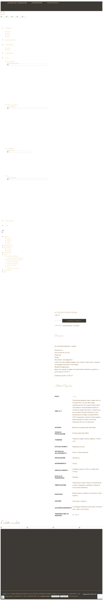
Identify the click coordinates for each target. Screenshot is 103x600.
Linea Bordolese (67, 325)
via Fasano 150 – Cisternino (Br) (17, 2)
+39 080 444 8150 (36, 2)
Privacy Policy (56, 596)
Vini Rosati (76, 325)
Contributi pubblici (73, 596)
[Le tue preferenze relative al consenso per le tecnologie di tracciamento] (2, 597)
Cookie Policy (65, 596)
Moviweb (94, 594)
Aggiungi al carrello (74, 320)
